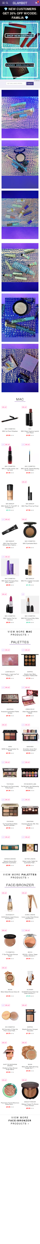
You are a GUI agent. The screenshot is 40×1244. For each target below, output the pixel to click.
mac (20, 399)
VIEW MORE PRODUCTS (20, 633)
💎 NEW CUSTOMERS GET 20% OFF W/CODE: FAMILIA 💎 (20, 13)
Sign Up (30, 83)
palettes (20, 642)
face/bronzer (20, 884)
